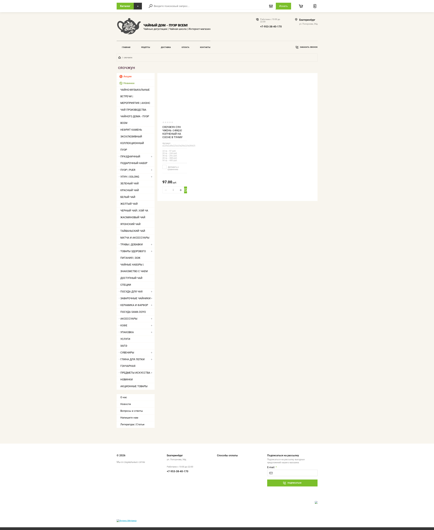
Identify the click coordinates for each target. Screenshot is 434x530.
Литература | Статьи (132, 424)
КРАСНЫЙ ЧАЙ (129, 190)
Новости (125, 404)
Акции (127, 76)
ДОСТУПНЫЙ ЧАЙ (131, 278)
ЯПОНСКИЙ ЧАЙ (130, 224)
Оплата (185, 47)
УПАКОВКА (127, 332)
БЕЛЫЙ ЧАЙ (127, 197)
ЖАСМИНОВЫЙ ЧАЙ (132, 217)
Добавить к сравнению (173, 168)
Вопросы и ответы (131, 410)
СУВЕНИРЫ (127, 352)
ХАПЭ (123, 345)
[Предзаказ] (185, 190)
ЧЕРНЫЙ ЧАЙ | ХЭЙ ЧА (134, 210)
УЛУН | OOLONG (129, 176)
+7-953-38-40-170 (271, 26)
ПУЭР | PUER (127, 169)
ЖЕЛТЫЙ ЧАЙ (129, 203)
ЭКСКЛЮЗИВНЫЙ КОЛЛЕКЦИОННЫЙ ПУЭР (132, 143)
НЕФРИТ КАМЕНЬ (131, 129)
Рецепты (145, 47)
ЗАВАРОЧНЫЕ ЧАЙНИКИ (135, 298)
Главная (126, 47)
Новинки (128, 83)
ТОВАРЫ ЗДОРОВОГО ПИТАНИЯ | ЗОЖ (133, 254)
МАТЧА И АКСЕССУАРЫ (134, 237)
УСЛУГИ (125, 339)
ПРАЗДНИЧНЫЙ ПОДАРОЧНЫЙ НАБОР (133, 160)
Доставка (166, 47)
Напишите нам (129, 417)
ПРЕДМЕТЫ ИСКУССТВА (135, 372)
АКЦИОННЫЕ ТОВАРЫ (133, 386)
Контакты (205, 47)
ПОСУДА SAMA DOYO (133, 311)
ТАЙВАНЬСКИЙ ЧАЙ (132, 230)
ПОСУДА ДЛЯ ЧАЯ (131, 291)
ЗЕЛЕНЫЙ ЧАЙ (129, 183)
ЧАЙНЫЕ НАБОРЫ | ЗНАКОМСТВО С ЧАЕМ (134, 268)
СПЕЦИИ (125, 284)
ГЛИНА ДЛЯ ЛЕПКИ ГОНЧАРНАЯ (132, 363)
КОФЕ (123, 325)
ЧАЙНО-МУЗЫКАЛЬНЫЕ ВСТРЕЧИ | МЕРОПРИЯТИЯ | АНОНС (135, 96)
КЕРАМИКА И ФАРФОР (134, 305)
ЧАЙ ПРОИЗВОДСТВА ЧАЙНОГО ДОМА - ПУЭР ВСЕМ (134, 116)
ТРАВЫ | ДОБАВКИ (131, 244)
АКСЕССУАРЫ (128, 318)
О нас (123, 397)
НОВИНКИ (126, 379)
